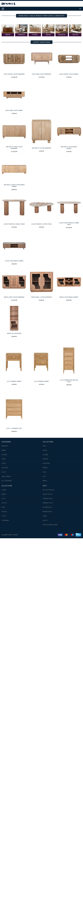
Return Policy (47, 507)
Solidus (61, 35)
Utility (4, 472)
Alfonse (45, 454)
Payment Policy (48, 503)
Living (4, 459)
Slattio (4, 503)
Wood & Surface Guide (50, 524)
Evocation (46, 463)
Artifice (45, 459)
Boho (8, 35)
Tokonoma (5, 520)
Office (4, 463)
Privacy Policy (47, 494)
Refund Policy (47, 511)
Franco (21, 35)
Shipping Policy (48, 498)
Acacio (45, 450)
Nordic (4, 494)
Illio (44, 476)
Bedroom (5, 446)
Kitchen (4, 454)
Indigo (45, 480)
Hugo (34, 35)
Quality (45, 520)
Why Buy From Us (48, 490)
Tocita (75, 35)
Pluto (4, 498)
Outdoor (5, 467)
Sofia (48, 35)
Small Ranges (6, 476)
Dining (4, 450)
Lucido (4, 490)
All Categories (7, 480)
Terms (45, 516)
